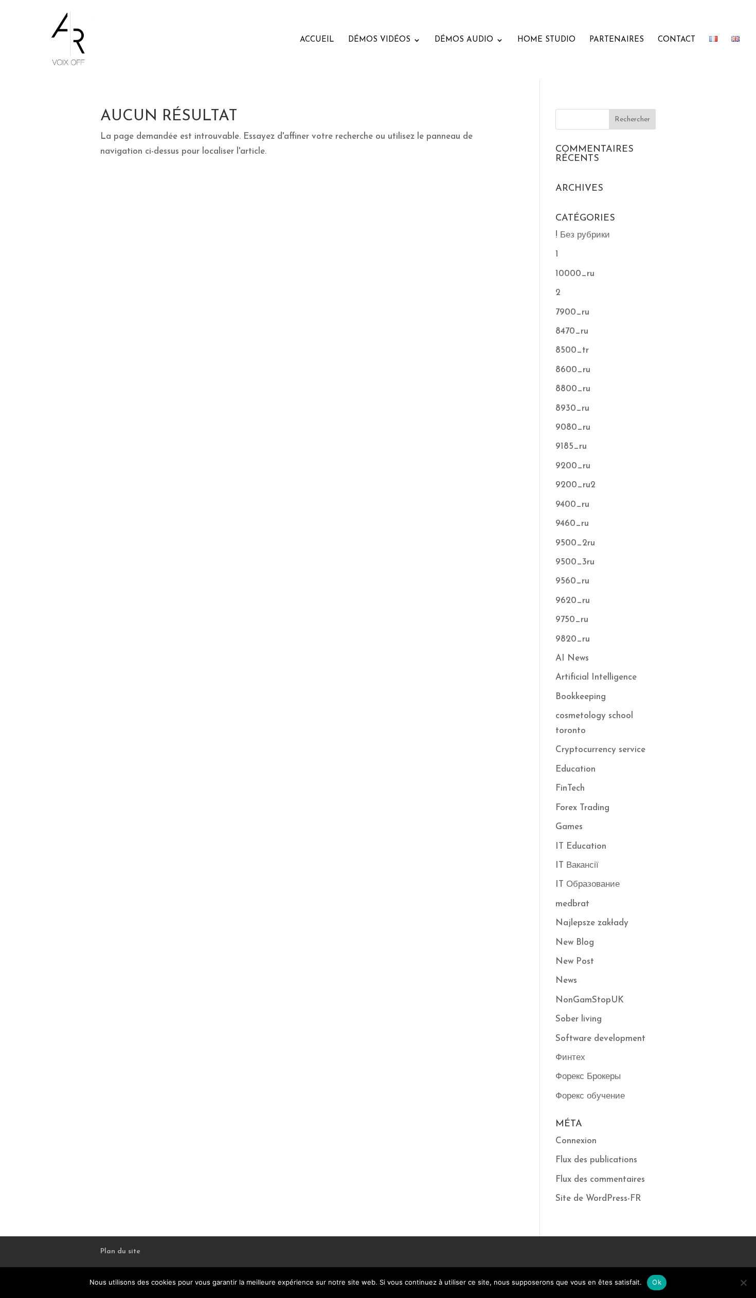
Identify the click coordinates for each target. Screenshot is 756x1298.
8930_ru (572, 408)
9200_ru (572, 466)
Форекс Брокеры (588, 1076)
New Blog (574, 942)
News (566, 980)
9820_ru (572, 639)
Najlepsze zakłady (591, 923)
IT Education (580, 846)
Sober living (578, 1019)
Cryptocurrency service (600, 749)
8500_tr (572, 350)
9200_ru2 (575, 485)
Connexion (576, 1141)
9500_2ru (575, 543)
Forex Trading (582, 807)
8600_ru (572, 369)
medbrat (572, 904)
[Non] (743, 1282)
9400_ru (572, 504)
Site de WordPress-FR (598, 1198)
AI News (572, 658)
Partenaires (616, 40)
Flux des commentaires (600, 1179)
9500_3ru (575, 562)
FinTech (570, 788)
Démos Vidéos (379, 40)
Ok (656, 1282)
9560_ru (572, 581)
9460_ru (572, 523)
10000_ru (575, 273)
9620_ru (572, 600)
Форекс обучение (590, 1096)
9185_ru (571, 446)
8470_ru (571, 331)
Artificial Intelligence (596, 677)
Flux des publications (596, 1160)
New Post (574, 961)
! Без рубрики (582, 235)
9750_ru (571, 619)
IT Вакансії (577, 865)
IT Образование (587, 884)
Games (569, 826)
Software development (600, 1038)
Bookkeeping (580, 696)
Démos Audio (464, 40)
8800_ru (572, 389)
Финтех (570, 1057)
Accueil (317, 40)
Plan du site (120, 1251)
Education (575, 769)
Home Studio (546, 40)
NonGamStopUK (589, 1000)
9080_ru (572, 427)
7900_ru (572, 312)
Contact (676, 40)
